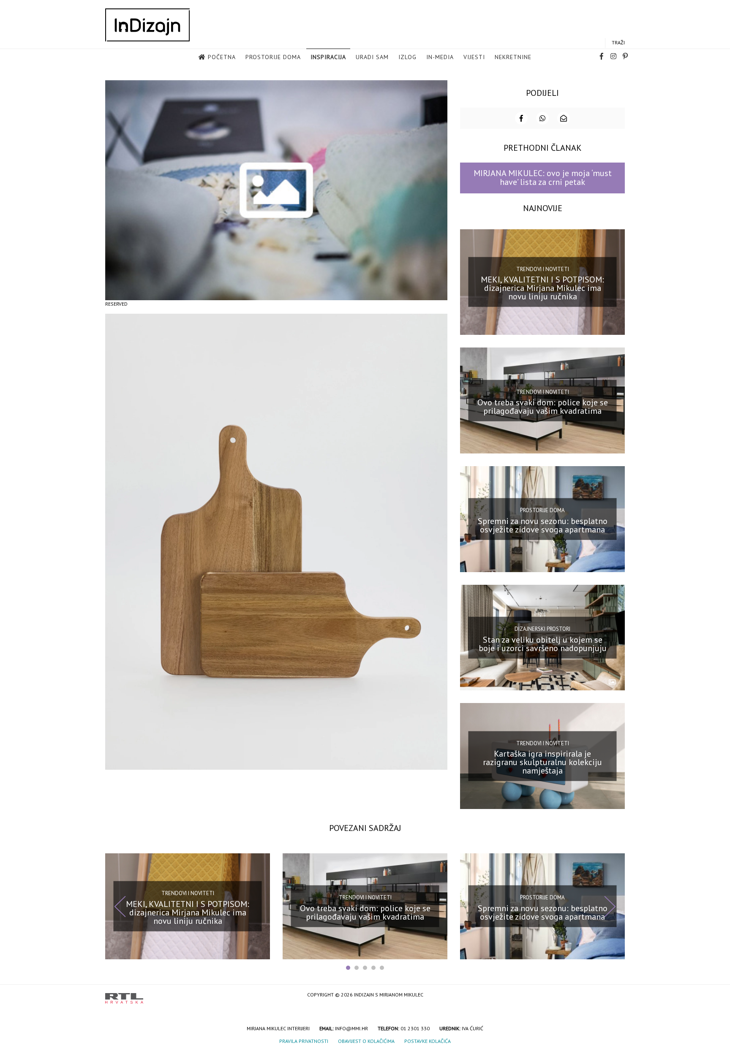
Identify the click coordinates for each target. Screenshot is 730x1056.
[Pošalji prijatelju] (563, 118)
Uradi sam (372, 57)
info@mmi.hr (351, 1028)
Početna (222, 57)
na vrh (616, 995)
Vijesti (474, 57)
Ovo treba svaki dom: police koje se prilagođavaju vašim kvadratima (542, 406)
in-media (440, 57)
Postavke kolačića (427, 1041)
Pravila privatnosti (303, 1041)
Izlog (407, 57)
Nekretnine (513, 57)
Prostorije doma (273, 57)
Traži (618, 42)
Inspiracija (328, 57)
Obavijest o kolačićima (366, 1041)
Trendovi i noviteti (542, 269)
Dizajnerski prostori (542, 629)
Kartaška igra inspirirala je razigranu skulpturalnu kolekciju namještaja (542, 762)
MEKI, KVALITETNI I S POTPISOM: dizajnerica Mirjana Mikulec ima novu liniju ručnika (542, 288)
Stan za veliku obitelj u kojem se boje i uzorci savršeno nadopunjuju (543, 643)
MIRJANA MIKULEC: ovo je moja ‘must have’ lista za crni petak (543, 177)
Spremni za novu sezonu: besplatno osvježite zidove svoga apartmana (542, 525)
